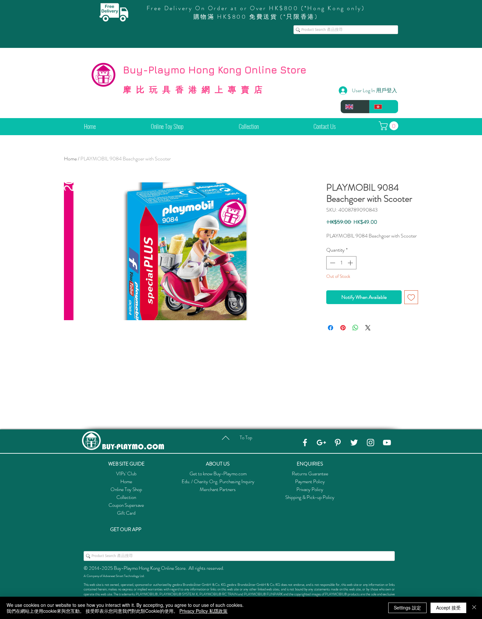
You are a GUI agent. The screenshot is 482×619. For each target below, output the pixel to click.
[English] (355, 106)
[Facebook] (305, 442)
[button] (389, 125)
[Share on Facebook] (330, 328)
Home (70, 158)
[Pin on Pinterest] (343, 328)
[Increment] (350, 263)
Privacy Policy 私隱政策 (203, 611)
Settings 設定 (407, 607)
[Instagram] (370, 442)
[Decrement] (331, 263)
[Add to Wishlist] (411, 297)
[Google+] (321, 442)
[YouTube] (387, 442)
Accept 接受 (448, 607)
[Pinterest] (338, 442)
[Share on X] (368, 328)
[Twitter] (354, 442)
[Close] (474, 608)
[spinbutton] (341, 263)
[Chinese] (383, 106)
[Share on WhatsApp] (355, 328)
